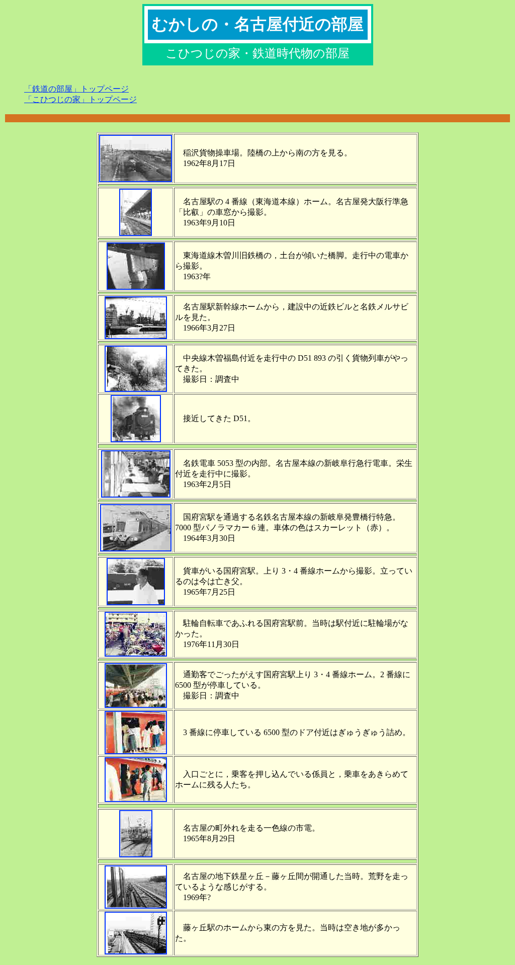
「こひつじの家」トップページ (80, 99)
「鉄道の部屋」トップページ (76, 89)
